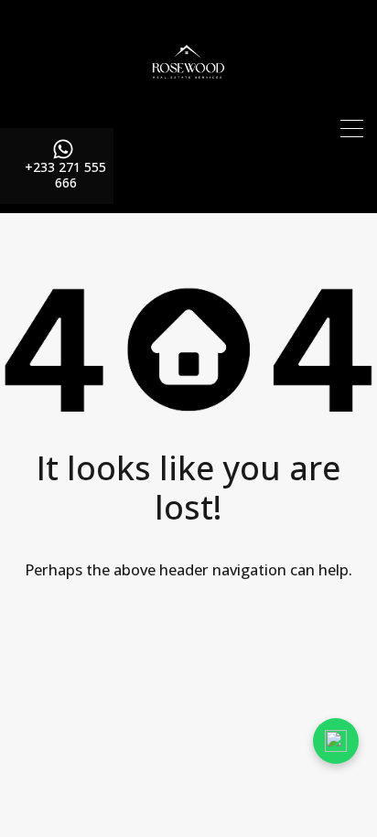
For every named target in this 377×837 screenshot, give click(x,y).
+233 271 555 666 (65, 175)
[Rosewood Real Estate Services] (188, 106)
